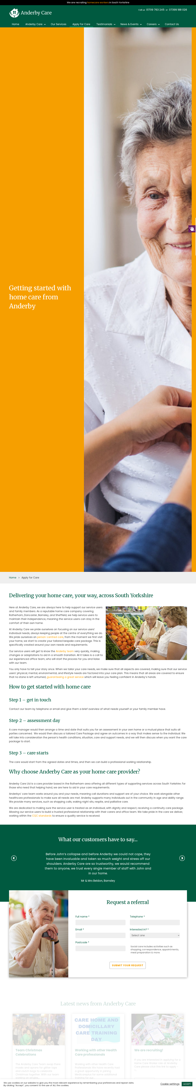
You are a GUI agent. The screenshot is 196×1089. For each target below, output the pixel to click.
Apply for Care (81, 24)
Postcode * (82, 964)
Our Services (58, 24)
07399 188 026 (178, 9)
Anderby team (65, 651)
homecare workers (98, 2)
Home (15, 24)
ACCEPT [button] (187, 1084)
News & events (129, 24)
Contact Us (172, 24)
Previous (6, 1074)
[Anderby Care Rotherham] (31, 13)
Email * (79, 952)
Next (189, 1074)
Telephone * (137, 939)
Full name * (82, 939)
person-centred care (50, 637)
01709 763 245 (155, 9)
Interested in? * (139, 952)
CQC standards (42, 815)
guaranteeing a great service (65, 677)
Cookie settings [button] (169, 1084)
